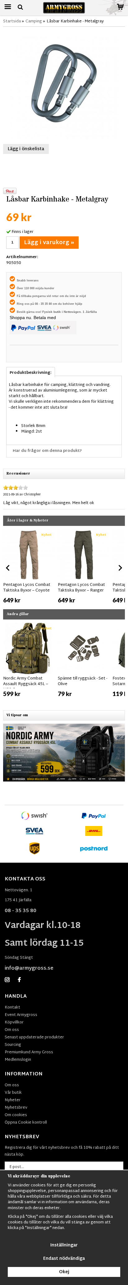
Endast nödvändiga (64, 1259)
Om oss (12, 1030)
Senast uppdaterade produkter (34, 1037)
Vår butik (13, 1093)
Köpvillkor (14, 1022)
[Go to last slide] (8, 567)
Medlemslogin (18, 1060)
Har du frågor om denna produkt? (47, 451)
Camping (33, 21)
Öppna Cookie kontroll (26, 1122)
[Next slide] (120, 567)
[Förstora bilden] (64, 85)
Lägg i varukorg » (49, 243)
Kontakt (12, 1007)
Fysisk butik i (53, 311)
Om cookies (16, 1115)
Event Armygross (21, 1015)
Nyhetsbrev (16, 1107)
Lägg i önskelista (26, 149)
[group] (29, 567)
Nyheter (13, 1100)
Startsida (12, 21)
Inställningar (64, 1245)
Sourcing (13, 1045)
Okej (64, 1272)
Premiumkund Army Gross (29, 1052)
